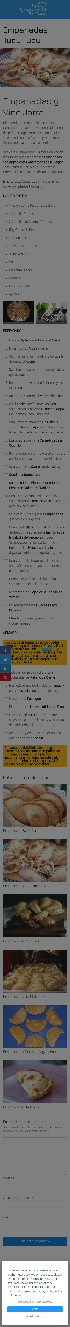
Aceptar (35, 1309)
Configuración (35, 1316)
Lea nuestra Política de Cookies (35, 1301)
